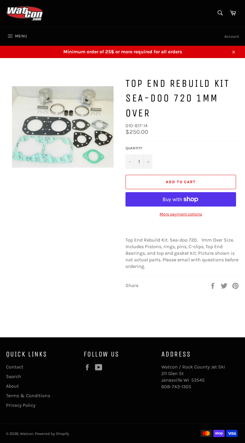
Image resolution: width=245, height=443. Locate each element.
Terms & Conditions (28, 395)
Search (13, 376)
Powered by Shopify (52, 433)
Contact (14, 367)
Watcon (26, 433)
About (12, 386)
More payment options (181, 214)
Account (231, 36)
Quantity (133, 148)
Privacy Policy (20, 405)
